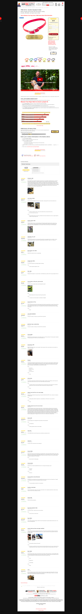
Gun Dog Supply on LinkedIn (41, 597)
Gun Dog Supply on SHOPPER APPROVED (52, 598)
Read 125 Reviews (53, 19)
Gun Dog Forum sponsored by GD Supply (29, 598)
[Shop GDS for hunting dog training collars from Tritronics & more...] (28, 5)
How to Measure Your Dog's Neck (28, 15)
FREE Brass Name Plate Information (44, 15)
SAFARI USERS (41, 610)
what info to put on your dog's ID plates (33, 146)
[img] (53, 18)
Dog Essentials (25, 7)
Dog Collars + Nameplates (31, 7)
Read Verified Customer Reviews (40, 149)
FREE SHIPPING (45, 2)
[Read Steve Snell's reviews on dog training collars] (19, 6)
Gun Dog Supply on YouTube (49, 597)
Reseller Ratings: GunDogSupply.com (40, 598)
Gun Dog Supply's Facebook (32, 597)
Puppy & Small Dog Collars (39, 7)
